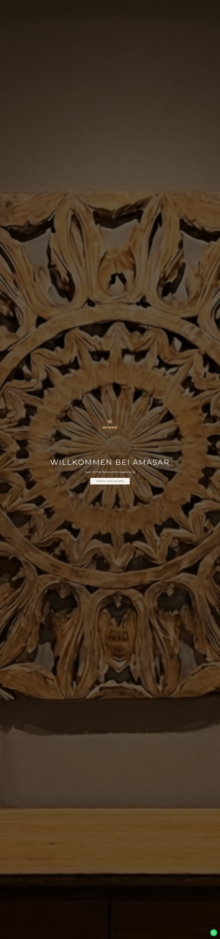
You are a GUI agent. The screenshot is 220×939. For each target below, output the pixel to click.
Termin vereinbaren (110, 481)
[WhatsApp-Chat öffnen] (213, 932)
